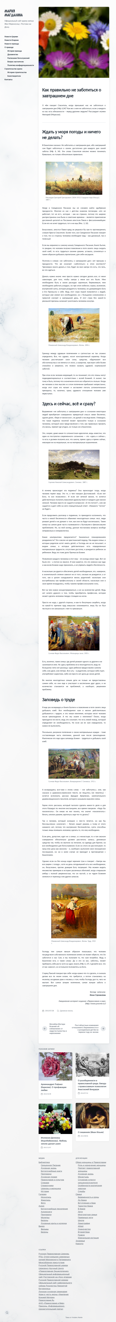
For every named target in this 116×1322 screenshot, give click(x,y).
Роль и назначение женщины (92, 1165)
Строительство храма (13, 69)
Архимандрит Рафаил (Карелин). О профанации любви (53, 1087)
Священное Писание (50, 1165)
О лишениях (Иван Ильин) (91, 1132)
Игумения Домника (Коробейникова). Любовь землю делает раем (54, 1140)
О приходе (9, 47)
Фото (43, 1203)
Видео (42, 1226)
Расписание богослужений (18, 58)
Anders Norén (77, 1317)
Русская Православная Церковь (54, 1254)
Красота (79, 1244)
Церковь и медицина (51, 1188)
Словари (45, 1183)
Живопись (45, 1200)
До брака (82, 1200)
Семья (79, 1194)
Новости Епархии (12, 40)
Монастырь (83, 1177)
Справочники (47, 1185)
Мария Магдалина (14, 13)
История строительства (17, 72)
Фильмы (45, 1229)
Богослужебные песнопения (54, 1209)
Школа (81, 1220)
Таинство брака (85, 1206)
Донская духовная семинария (53, 1291)
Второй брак (84, 1232)
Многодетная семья (87, 1214)
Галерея (42, 1194)
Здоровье (80, 1241)
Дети (80, 1212)
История (45, 1191)
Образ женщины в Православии (91, 1162)
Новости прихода (12, 44)
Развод (81, 1235)
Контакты (8, 79)
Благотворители (14, 76)
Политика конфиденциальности (20, 65)
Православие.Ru (46, 1300)
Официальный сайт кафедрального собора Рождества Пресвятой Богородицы (55, 1286)
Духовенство (12, 54)
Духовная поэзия (49, 1177)
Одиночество (84, 1229)
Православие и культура (52, 1180)
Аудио (41, 1206)
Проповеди (46, 1174)
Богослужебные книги (51, 1171)
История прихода (14, 51)
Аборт (81, 1226)
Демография (84, 1223)
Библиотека (44, 1162)
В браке (81, 1209)
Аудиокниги (46, 1212)
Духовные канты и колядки (54, 1223)
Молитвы (45, 1217)
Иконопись (46, 1197)
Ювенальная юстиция (88, 1238)
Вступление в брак (87, 1203)
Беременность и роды (88, 1197)
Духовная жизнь (66, 1011)
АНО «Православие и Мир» (51, 1303)
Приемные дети (85, 1217)
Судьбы (81, 1191)
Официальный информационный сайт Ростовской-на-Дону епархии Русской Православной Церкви (55, 1277)
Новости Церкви (11, 36)
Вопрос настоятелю (15, 61)
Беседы (44, 1220)
